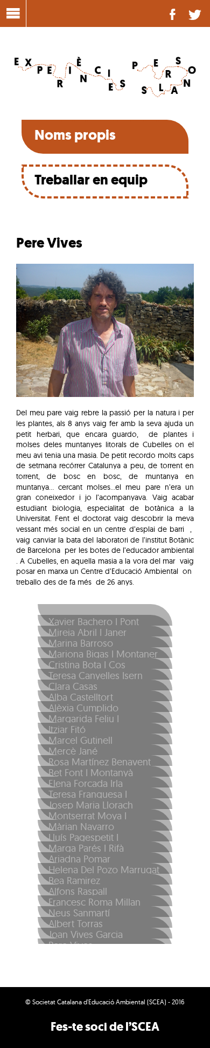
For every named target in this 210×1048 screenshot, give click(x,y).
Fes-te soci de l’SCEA (105, 1027)
